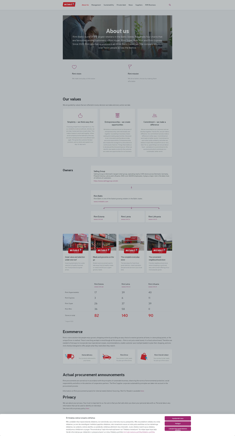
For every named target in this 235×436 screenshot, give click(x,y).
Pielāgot (178, 423)
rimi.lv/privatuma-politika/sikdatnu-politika (139, 432)
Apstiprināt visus (177, 418)
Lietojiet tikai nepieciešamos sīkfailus (178, 429)
